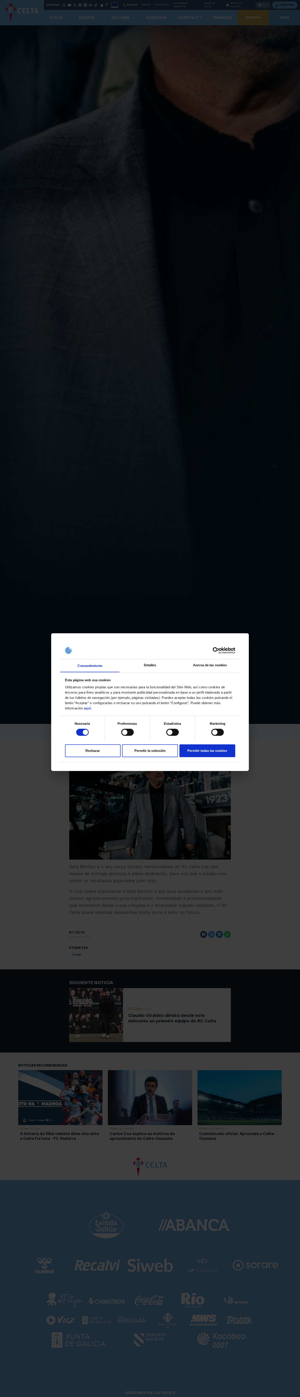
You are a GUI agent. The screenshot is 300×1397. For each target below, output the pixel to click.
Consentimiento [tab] (90, 665)
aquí (87, 708)
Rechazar (92, 750)
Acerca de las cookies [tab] (210, 665)
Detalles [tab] (150, 665)
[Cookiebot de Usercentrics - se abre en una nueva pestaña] (216, 650)
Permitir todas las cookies (207, 750)
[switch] (127, 732)
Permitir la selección (150, 750)
